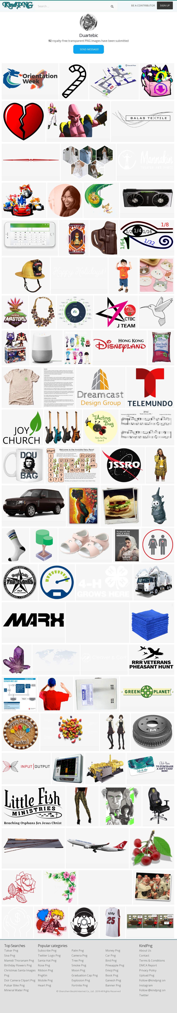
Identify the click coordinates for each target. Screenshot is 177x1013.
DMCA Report (148, 965)
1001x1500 (74, 824)
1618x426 (127, 709)
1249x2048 (155, 363)
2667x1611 (84, 405)
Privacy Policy (147, 970)
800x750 (136, 640)
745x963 (8, 326)
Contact (144, 955)
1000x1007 (9, 672)
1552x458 (72, 866)
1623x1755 (77, 936)
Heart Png (44, 985)
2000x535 (58, 291)
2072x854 (8, 782)
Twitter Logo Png (49, 955)
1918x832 (39, 672)
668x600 (136, 866)
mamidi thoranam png (19, 960)
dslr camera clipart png (19, 980)
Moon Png (78, 970)
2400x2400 (9, 640)
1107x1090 (46, 709)
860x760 (8, 253)
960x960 (89, 443)
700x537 (139, 902)
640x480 (8, 178)
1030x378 (123, 178)
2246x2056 (64, 326)
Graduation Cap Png (85, 975)
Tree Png (78, 960)
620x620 (8, 598)
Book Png (111, 975)
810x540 (52, 481)
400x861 (148, 524)
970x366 (85, 902)
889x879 (90, 216)
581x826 (8, 363)
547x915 (8, 560)
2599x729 (118, 139)
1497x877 (53, 139)
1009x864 (8, 481)
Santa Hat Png (47, 960)
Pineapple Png (114, 965)
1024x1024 (107, 824)
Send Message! (88, 49)
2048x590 (8, 866)
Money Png (112, 950)
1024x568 (135, 672)
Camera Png (79, 955)
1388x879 (8, 824)
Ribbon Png (45, 970)
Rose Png (44, 965)
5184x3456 (9, 291)
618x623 (65, 253)
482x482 (100, 326)
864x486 (45, 598)
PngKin (42, 975)
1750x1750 (9, 709)
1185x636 (126, 253)
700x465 (140, 598)
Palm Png (78, 950)
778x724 (8, 139)
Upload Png (146, 975)
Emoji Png (111, 970)
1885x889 (8, 524)
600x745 (96, 253)
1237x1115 (146, 326)
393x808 (115, 291)
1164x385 (133, 936)
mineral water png (16, 990)
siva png (9, 955)
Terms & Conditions (152, 960)
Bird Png (111, 960)
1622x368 (87, 672)
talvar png (11, 950)
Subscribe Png (47, 950)
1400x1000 (9, 936)
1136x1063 (52, 443)
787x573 (95, 97)
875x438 (133, 782)
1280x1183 (42, 936)
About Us (145, 950)
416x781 (36, 560)
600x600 (53, 216)
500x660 (126, 443)
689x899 (35, 326)
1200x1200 (147, 97)
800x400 (99, 363)
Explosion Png (81, 980)
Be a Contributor (143, 5)
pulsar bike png (14, 985)
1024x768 (8, 216)
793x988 (70, 363)
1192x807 (68, 178)
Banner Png (113, 985)
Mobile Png (45, 980)
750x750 (37, 363)
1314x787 (83, 598)
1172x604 (47, 749)
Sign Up (165, 5)
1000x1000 (9, 405)
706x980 (66, 97)
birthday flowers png (18, 965)
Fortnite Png (80, 985)
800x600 (8, 97)
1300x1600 (121, 560)
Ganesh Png (113, 980)
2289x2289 (153, 481)
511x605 (149, 824)
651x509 (133, 405)
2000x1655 (108, 481)
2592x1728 (82, 709)
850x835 (49, 902)
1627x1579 (59, 782)
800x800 (65, 560)
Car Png (110, 955)
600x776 (49, 405)
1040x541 (73, 640)
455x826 (106, 749)
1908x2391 (74, 524)
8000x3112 (128, 216)
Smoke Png (79, 965)
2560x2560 (9, 443)
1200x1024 (139, 749)
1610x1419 (9, 902)
